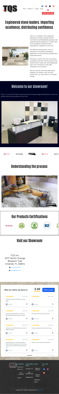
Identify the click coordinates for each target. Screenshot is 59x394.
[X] (50, 6)
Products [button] (29, 8)
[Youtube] (53, 6)
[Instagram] (46, 6)
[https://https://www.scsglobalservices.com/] (18, 226)
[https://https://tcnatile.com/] (31, 225)
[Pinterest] (48, 10)
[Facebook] (42, 6)
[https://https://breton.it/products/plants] (5, 226)
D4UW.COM (40, 390)
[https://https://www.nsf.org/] (44, 225)
